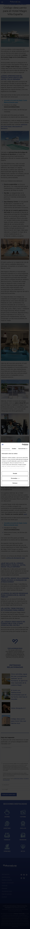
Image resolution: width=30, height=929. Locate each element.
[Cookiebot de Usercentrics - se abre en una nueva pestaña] (22, 445)
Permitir (15, 473)
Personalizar (14, 478)
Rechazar (15, 483)
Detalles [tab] (14, 448)
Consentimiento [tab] (6, 448)
